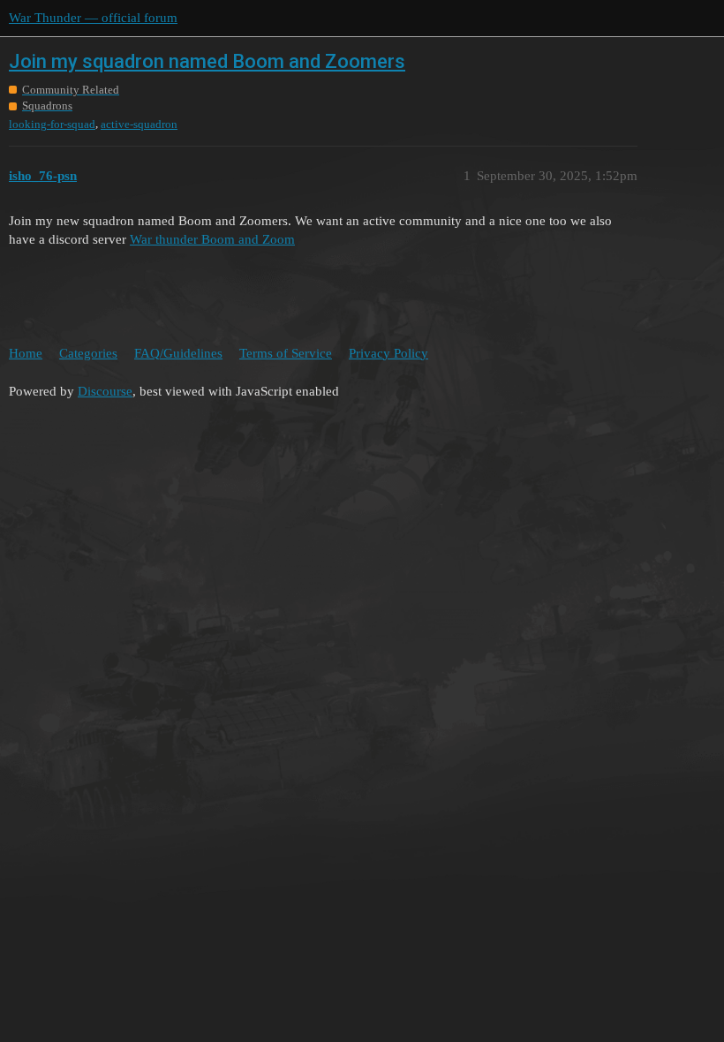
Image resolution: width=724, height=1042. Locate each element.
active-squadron (139, 124)
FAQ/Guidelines (178, 353)
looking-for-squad (52, 124)
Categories (88, 353)
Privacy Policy (388, 353)
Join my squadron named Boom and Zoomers (207, 61)
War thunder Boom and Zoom (212, 239)
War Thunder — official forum (93, 18)
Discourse (105, 391)
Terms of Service (285, 353)
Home (25, 353)
